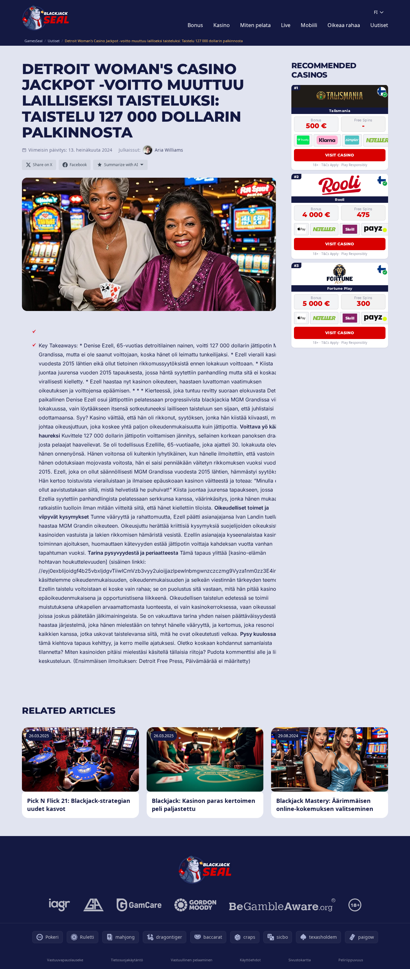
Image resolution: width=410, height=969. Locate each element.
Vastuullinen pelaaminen (191, 959)
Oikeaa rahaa (343, 25)
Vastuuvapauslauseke (65, 959)
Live (285, 25)
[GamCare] (139, 904)
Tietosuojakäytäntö (127, 959)
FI (376, 12)
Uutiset (379, 25)
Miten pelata (255, 25)
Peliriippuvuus (350, 959)
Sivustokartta (299, 959)
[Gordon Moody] (195, 904)
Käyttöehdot (250, 959)
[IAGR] (59, 904)
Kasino (221, 25)
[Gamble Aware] (282, 904)
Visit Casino (339, 154)
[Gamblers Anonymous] (93, 904)
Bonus (195, 25)
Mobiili (309, 25)
